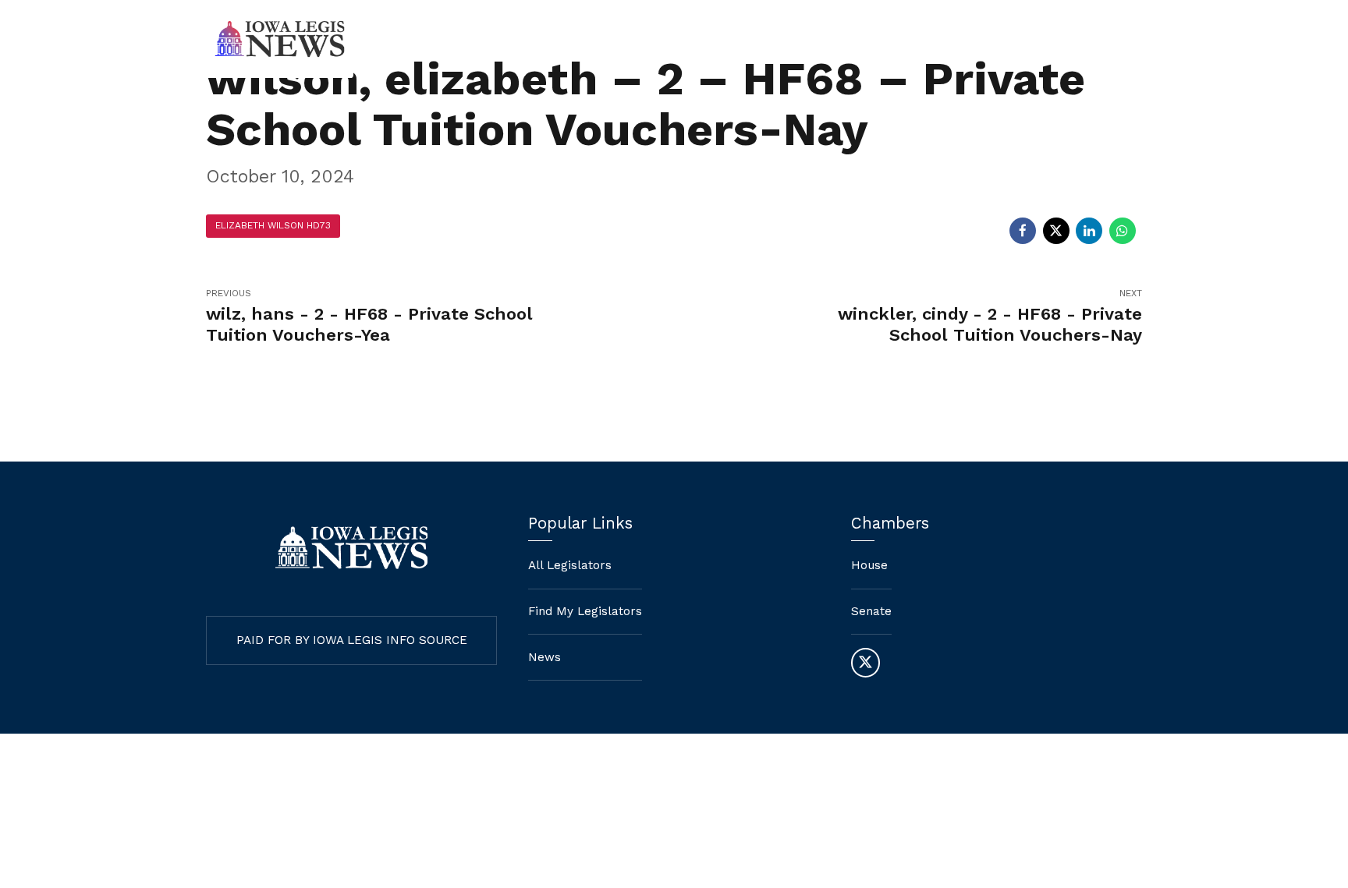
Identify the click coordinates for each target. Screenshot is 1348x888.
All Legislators (570, 565)
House (869, 565)
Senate (871, 611)
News (1063, 39)
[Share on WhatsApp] (1122, 231)
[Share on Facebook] (1022, 231)
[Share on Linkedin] (1089, 231)
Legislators (976, 39)
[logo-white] (351, 548)
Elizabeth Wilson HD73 (273, 225)
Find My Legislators (849, 39)
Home (737, 39)
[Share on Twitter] (1056, 231)
